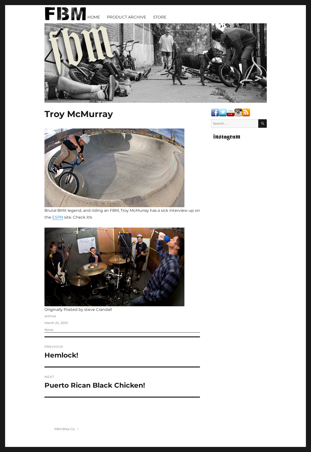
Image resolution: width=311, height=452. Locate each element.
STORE (159, 17)
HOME (93, 17)
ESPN (57, 217)
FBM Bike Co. (64, 429)
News (48, 330)
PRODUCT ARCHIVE (126, 17)
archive (50, 316)
